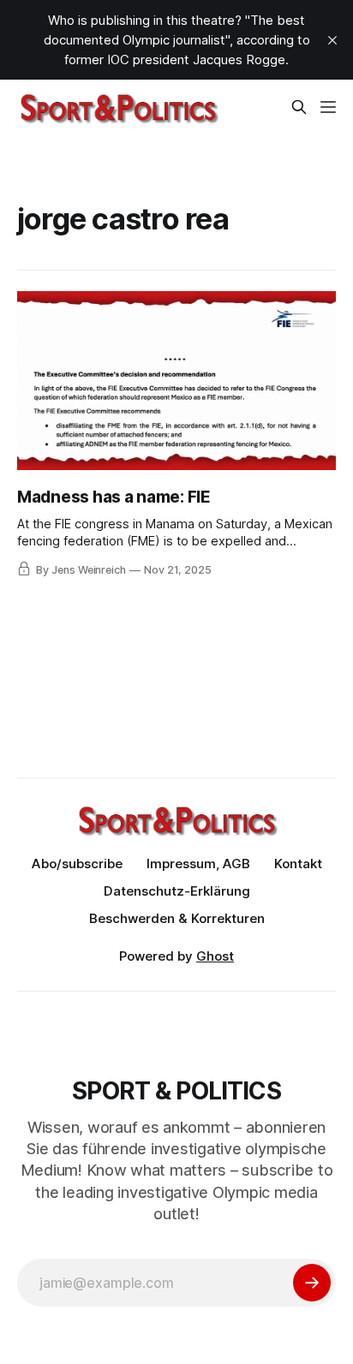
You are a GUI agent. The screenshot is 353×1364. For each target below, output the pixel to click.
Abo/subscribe (77, 863)
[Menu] (328, 107)
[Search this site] (299, 107)
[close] (332, 40)
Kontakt (298, 863)
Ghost (215, 956)
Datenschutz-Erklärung (177, 891)
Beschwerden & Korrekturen (177, 918)
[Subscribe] (312, 1282)
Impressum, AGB (198, 863)
